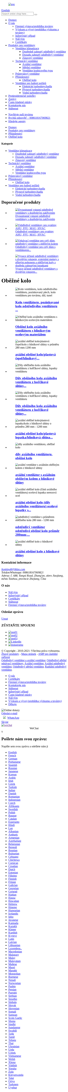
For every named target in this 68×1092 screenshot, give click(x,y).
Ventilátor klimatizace (27, 48)
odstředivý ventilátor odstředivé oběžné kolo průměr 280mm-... (37, 531)
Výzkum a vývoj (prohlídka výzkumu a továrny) (35, 701)
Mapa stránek (28, 653)
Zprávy (12, 99)
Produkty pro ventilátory (21, 45)
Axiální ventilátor (31, 64)
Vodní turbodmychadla (34, 92)
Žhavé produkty (10, 653)
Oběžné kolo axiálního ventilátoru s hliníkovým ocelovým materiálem (32, 330)
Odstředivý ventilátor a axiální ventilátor (23, 660)
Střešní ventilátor (31, 67)
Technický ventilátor (26, 61)
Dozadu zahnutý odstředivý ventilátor (43, 54)
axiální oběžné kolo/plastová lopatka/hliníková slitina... (35, 435)
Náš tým (20, 38)
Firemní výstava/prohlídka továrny (34, 26)
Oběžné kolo (29, 80)
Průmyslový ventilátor (27, 73)
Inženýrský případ (25, 35)
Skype (4, 721)
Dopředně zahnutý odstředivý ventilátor (44, 51)
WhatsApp (13, 717)
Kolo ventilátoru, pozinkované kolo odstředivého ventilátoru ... (37, 306)
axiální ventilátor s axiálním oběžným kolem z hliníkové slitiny (35, 478)
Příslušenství (22, 76)
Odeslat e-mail (9, 713)
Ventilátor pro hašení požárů (30, 83)
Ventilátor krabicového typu (37, 70)
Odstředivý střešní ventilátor (28, 666)
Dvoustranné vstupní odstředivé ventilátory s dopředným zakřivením (35, 217)
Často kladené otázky (20, 102)
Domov (12, 19)
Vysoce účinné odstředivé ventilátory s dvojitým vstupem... (36, 270)
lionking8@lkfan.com (13, 569)
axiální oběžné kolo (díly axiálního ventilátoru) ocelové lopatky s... (36, 506)
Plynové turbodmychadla (36, 89)
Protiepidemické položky (22, 95)
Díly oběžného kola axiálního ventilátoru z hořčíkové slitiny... (36, 382)
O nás (11, 23)
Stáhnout (13, 108)
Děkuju (12, 704)
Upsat (4, 618)
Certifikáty (21, 42)
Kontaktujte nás (17, 105)
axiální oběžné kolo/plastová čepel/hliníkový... (35, 356)
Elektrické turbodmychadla (37, 86)
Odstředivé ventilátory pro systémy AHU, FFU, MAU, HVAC (34, 233)
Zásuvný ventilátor (32, 57)
